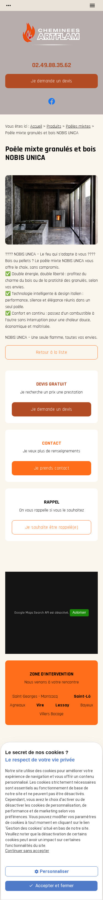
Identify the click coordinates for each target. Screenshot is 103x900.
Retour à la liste (51, 352)
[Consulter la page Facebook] (51, 101)
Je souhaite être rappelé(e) (51, 527)
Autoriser (79, 612)
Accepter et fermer (54, 885)
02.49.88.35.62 (51, 65)
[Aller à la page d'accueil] (52, 35)
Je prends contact (51, 468)
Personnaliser (54, 871)
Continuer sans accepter (27, 851)
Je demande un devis (51, 81)
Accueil (36, 126)
